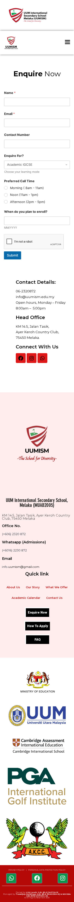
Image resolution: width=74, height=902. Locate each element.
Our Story (33, 587)
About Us (13, 587)
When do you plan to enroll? (25, 212)
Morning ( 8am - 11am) (27, 188)
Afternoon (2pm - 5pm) (27, 202)
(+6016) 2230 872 (14, 550)
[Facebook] (21, 358)
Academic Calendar (26, 598)
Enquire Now (37, 612)
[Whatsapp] (42, 358)
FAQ (38, 639)
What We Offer (57, 587)
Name (10, 93)
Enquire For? (14, 156)
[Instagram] (32, 358)
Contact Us (54, 598)
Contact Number (17, 135)
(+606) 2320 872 (14, 534)
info (4, 567)
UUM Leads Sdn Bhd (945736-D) (42, 892)
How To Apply (37, 626)
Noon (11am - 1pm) (24, 195)
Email (9, 114)
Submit (12, 255)
